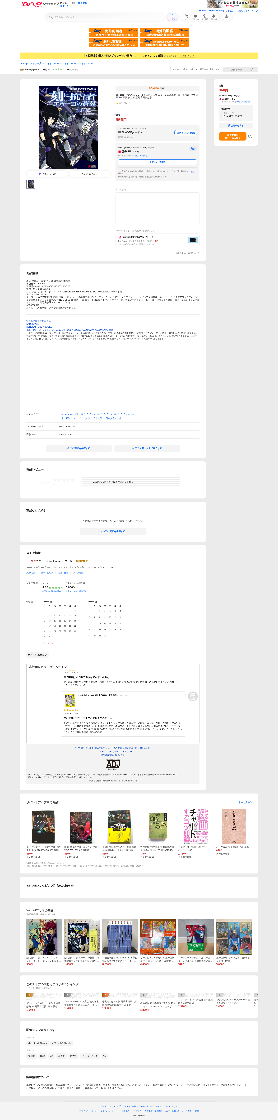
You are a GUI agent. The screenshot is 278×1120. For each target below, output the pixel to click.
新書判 (61, 1056)
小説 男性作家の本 (37, 1043)
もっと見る (244, 802)
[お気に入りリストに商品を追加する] (250, 136)
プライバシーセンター (110, 1111)
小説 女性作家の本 (61, 1043)
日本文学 (97, 418)
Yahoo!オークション (151, 1106)
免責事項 (149, 1111)
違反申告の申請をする (188, 253)
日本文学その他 (113, 418)
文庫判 (31, 1056)
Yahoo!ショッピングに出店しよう (233, 10)
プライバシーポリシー (88, 1111)
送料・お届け (47, 573)
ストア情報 (78, 573)
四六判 (73, 1056)
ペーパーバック (90, 1056)
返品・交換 (63, 573)
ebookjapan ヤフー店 (31, 63)
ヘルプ (254, 10)
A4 (51, 1056)
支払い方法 (31, 573)
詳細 (192, 172)
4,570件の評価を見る (51, 591)
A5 (104, 1056)
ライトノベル (52, 63)
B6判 (42, 1056)
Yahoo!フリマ (171, 1106)
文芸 (87, 418)
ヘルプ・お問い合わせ (173, 1111)
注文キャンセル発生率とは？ (78, 591)
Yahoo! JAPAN (207, 10)
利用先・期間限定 (140, 156)
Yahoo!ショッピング (110, 1106)
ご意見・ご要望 (192, 1111)
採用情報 (158, 1111)
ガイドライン (137, 1111)
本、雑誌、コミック (71, 418)
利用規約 (125, 1111)
